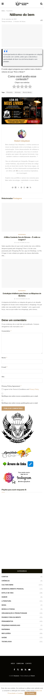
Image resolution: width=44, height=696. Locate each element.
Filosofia (9, 92)
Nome (4, 358)
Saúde (4, 637)
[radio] (14, 87)
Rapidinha (9, 11)
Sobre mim (20, 663)
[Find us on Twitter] (18, 669)
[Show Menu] (3, 4)
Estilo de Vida (7, 593)
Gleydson (16, 676)
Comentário (7, 331)
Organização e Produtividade (14, 613)
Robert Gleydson (22, 141)
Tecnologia (7, 641)
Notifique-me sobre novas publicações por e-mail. (20, 403)
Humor (4, 597)
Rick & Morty (27, 92)
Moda (4, 605)
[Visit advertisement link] (22, 110)
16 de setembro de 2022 (9, 19)
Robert (33, 676)
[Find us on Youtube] (29, 670)
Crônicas (6, 581)
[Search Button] (41, 4)
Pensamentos (7, 621)
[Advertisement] (22, 552)
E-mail (5, 367)
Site (3, 377)
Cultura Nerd (7, 585)
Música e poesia (8, 609)
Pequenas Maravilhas (11, 625)
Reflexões (6, 633)
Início (3, 11)
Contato (28, 663)
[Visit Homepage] (21, 4)
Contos (5, 576)
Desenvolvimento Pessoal (13, 589)
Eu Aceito (30, 693)
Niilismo (18, 92)
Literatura (6, 601)
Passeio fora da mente (11, 617)
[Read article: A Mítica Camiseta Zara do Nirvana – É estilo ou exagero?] (22, 217)
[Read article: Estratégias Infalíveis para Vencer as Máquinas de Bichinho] (22, 273)
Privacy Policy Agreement (12, 386)
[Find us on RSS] (25, 670)
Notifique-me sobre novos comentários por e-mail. (20, 396)
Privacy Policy (34, 389)
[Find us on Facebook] (14, 670)
